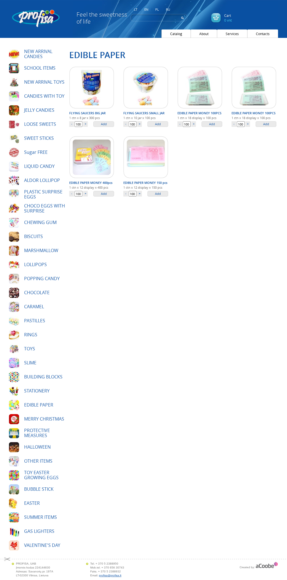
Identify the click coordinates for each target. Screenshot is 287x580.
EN (146, 9)
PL (157, 9)
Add (104, 124)
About (204, 33)
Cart (228, 17)
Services (232, 33)
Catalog (176, 33)
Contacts (263, 33)
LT (135, 9)
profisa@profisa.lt (110, 575)
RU (168, 9)
